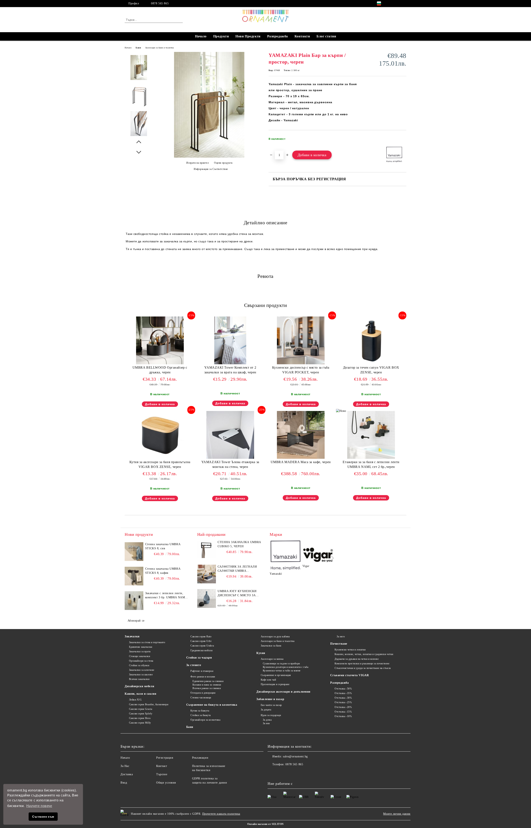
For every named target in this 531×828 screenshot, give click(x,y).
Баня (138, 48)
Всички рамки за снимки (206, 688)
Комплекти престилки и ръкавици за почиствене (362, 663)
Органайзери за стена (141, 660)
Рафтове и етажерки (201, 671)
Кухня (260, 653)
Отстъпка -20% (343, 707)
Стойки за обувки (139, 665)
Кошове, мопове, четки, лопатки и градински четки (364, 654)
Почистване (338, 643)
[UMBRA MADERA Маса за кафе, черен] (301, 435)
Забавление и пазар (270, 699)
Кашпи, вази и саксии (140, 693)
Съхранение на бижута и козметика (211, 704)
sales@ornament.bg (295, 756)
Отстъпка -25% (343, 702)
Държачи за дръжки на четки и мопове (357, 658)
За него (341, 636)
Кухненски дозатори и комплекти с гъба (285, 667)
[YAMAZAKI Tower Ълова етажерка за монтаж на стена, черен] (230, 435)
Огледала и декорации (202, 692)
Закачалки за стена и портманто (147, 642)
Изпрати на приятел (197, 162)
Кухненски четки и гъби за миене (282, 670)
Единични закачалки (140, 646)
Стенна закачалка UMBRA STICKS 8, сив (162, 546)
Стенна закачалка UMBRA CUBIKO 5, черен (239, 544)
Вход (124, 782)
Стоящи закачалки (139, 656)
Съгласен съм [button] (43, 816)
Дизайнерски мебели (139, 686)
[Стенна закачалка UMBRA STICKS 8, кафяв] (134, 576)
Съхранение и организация (276, 675)
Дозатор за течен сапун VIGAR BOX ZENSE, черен (371, 370)
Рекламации (200, 757)
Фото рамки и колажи (202, 676)
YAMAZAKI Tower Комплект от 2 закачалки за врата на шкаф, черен (230, 370)
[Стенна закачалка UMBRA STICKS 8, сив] (134, 551)
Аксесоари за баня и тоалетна (159, 48)
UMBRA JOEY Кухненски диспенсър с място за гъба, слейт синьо (237, 593)
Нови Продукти (247, 36)
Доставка (127, 774)
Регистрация (164, 757)
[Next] (331, 558)
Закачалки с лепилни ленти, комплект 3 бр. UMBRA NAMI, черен (166, 596)
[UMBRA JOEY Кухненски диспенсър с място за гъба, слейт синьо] (206, 598)
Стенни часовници (200, 697)
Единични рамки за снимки (207, 681)
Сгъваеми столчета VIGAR (349, 675)
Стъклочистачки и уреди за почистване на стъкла (363, 668)
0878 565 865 (160, 3)
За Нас (125, 766)
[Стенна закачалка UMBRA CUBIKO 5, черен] (206, 549)
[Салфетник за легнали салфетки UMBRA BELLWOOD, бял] (206, 574)
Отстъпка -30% (343, 697)
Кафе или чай (268, 679)
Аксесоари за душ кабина (275, 636)
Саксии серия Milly (140, 722)
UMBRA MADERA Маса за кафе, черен (301, 462)
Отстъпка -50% (343, 688)
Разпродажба (277, 36)
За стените (193, 665)
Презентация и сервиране (275, 684)
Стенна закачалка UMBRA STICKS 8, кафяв (162, 570)
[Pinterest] (404, 3)
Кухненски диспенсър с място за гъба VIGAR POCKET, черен (300, 370)
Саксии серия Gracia (140, 709)
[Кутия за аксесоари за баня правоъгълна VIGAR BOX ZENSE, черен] (160, 435)
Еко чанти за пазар (271, 705)
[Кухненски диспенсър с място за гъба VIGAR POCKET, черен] (301, 340)
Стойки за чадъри (199, 657)
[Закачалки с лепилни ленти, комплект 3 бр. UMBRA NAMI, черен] (134, 600)
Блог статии (326, 36)
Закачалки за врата (140, 651)
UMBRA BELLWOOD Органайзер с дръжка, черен (160, 370)
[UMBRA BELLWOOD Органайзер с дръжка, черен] (160, 340)
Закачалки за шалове (141, 674)
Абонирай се (136, 620)
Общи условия (166, 782)
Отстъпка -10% (343, 716)
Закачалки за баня (271, 645)
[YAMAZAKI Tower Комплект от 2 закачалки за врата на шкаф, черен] (230, 340)
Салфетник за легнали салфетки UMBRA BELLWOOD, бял (237, 569)
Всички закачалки (139, 679)
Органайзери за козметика (205, 719)
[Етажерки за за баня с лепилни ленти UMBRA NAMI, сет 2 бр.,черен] (371, 435)
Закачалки (132, 636)
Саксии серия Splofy (140, 713)
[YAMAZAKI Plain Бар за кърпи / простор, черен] (209, 156)
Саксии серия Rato (201, 636)
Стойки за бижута (200, 715)
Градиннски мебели (201, 650)
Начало (201, 36)
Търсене (161, 774)
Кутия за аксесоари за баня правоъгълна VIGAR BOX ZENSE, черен (159, 464)
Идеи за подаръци (271, 715)
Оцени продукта (223, 162)
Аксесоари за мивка (272, 658)
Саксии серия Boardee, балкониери (148, 704)
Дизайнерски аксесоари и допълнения (283, 691)
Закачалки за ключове (141, 670)
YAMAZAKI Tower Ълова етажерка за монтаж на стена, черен (230, 464)
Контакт (161, 766)
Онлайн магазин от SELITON (265, 824)
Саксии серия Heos (140, 718)
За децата (266, 709)
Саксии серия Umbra (202, 645)
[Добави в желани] (403, 140)
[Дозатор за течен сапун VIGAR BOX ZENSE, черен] (371, 340)
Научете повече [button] (39, 806)
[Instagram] (398, 3)
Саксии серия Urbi (201, 641)
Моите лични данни (396, 813)
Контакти (302, 36)
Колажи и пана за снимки (206, 684)
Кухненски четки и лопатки (350, 649)
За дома (267, 719)
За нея (266, 723)
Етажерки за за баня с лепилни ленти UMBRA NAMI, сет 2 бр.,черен (371, 464)
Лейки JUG (135, 699)
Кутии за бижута (199, 710)
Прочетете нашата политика (221, 813)
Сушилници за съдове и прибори (281, 663)
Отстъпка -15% (343, 711)
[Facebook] (391, 3)
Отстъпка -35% (343, 693)
